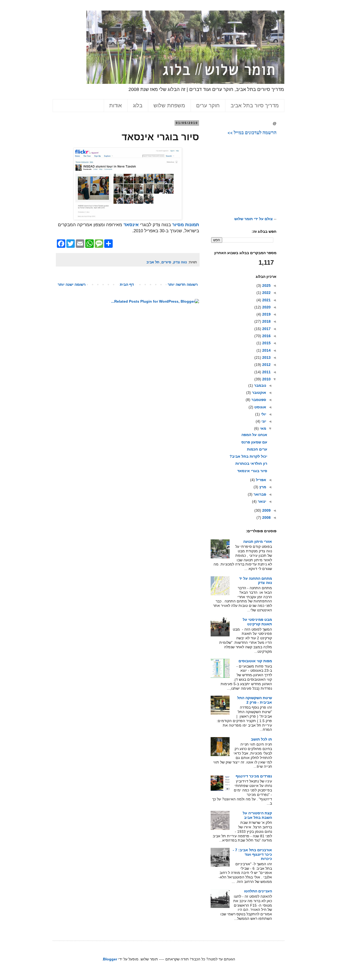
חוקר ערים (208, 105)
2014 (266, 350)
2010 (266, 379)
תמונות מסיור (185, 224)
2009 (266, 510)
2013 (266, 357)
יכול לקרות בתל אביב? (248, 456)
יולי (263, 414)
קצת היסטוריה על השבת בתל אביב (257, 815)
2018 (266, 321)
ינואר (261, 501)
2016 (266, 336)
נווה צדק (180, 262)
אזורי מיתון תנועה (257, 541)
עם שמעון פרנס (254, 442)
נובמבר (259, 385)
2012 (266, 364)
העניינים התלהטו (258, 891)
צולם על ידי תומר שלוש (253, 219)
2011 (266, 372)
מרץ (262, 487)
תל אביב (152, 262)
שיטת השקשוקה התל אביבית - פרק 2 (254, 700)
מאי (262, 428)
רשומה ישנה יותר (72, 284)
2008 (266, 517)
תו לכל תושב (261, 739)
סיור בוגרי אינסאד (252, 471)
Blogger (110, 959)
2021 (266, 300)
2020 (266, 307)
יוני (263, 421)
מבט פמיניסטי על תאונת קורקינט (257, 621)
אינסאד (131, 224)
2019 (266, 314)
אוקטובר (258, 392)
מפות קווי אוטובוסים (255, 661)
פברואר (259, 494)
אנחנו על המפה (254, 435)
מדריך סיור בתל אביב (255, 105)
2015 (266, 343)
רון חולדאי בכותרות (251, 463)
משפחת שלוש (169, 105)
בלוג (137, 105)
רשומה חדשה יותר (183, 284)
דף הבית (127, 284)
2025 (266, 285)
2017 (266, 329)
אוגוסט (259, 407)
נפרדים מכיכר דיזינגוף (254, 776)
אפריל (260, 480)
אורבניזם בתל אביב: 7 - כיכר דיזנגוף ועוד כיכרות (252, 854)
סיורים (166, 262)
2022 (266, 293)
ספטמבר (258, 400)
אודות (115, 105)
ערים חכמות (257, 449)
